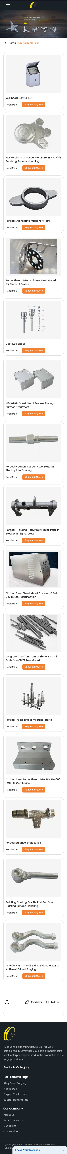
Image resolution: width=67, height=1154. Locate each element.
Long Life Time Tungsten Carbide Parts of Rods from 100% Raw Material (31, 658)
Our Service (10, 1131)
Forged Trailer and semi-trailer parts (29, 720)
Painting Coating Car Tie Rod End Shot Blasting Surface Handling (30, 904)
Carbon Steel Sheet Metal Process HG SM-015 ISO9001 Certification (32, 595)
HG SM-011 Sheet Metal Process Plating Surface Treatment (30, 405)
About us (8, 1115)
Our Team (9, 1126)
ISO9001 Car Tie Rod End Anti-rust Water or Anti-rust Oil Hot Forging (32, 967)
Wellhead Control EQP (19, 98)
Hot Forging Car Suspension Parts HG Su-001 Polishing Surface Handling (33, 159)
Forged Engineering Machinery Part (28, 221)
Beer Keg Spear (15, 344)
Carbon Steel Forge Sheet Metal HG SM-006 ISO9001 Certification (33, 781)
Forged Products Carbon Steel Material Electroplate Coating (30, 468)
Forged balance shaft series (23, 843)
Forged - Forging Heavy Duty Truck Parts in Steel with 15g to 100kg (32, 532)
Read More (12, 104)
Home (12, 43)
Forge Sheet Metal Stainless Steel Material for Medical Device (32, 282)
